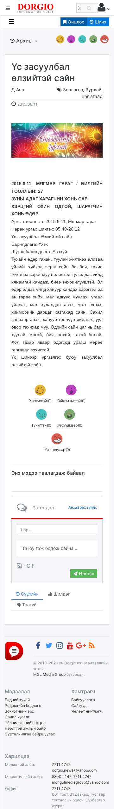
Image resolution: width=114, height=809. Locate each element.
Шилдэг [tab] (61, 594)
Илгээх (86, 573)
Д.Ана (17, 89)
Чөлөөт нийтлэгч (86, 711)
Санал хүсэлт (17, 716)
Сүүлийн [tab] (29, 594)
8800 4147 (61, 776)
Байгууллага (83, 699)
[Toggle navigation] (11, 22)
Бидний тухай (17, 699)
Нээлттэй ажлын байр (25, 728)
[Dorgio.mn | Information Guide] (14, 651)
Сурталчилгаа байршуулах (30, 734)
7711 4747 (61, 764)
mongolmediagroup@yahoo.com (80, 782)
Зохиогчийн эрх (19, 711)
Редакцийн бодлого (23, 705)
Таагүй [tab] (28, 604)
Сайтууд (78, 705)
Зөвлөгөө (73, 89)
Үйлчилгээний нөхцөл (25, 722)
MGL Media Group (49, 674)
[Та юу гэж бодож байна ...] (57, 548)
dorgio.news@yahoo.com (74, 770)
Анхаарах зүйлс (82, 507)
